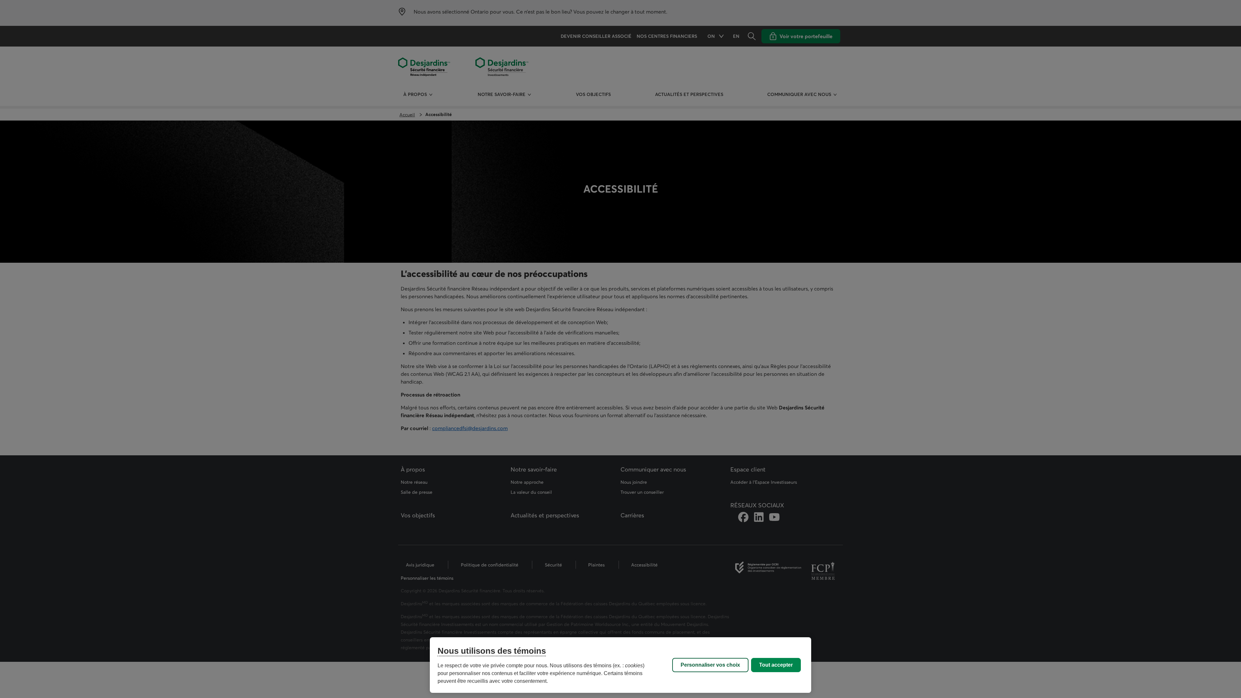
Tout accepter (776, 665)
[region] (620, 665)
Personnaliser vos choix (710, 665)
